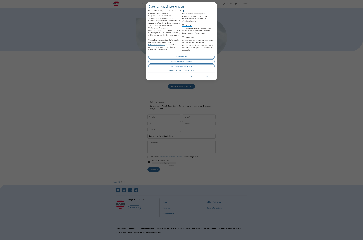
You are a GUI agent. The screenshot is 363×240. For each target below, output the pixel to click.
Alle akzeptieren (181, 57)
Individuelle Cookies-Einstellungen (181, 70)
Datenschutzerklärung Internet (207, 77)
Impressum (194, 77)
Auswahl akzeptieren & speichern (181, 61)
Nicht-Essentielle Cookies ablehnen (181, 66)
